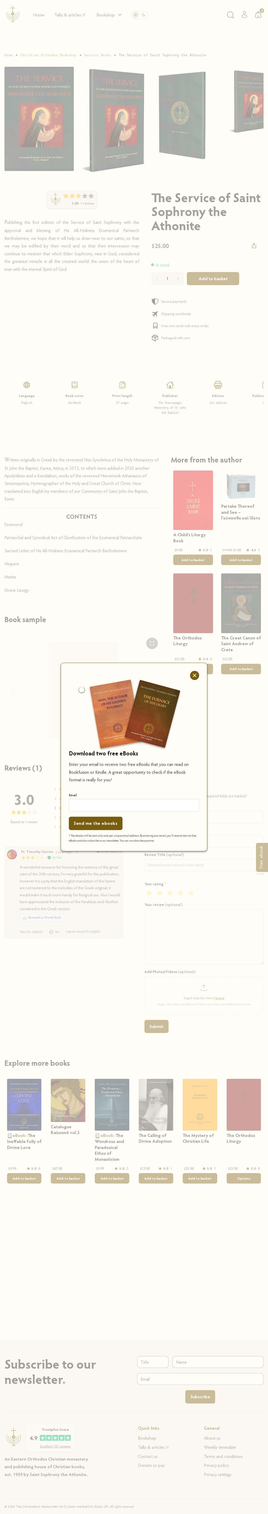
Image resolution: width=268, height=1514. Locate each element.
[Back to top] (251, 1500)
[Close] (194, 675)
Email (73, 795)
